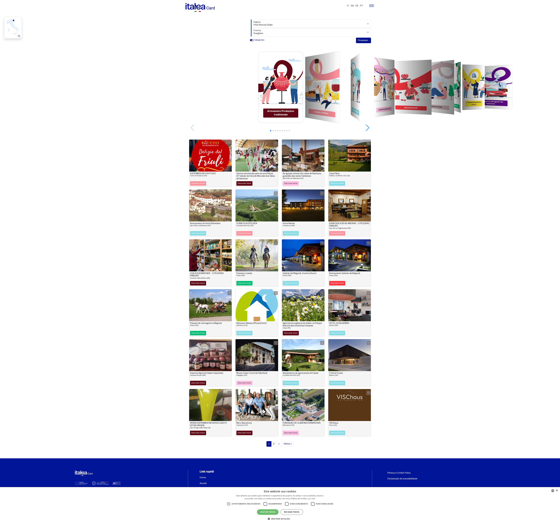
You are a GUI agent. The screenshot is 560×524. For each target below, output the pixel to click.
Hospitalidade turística (355, 111)
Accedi (203, 483)
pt (361, 6)
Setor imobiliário (434, 106)
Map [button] (12, 27)
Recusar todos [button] (292, 512)
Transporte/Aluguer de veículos (491, 103)
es (357, 6)
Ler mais (311, 498)
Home (203, 477)
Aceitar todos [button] (267, 512)
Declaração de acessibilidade (402, 479)
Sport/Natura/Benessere (455, 105)
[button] (368, 128)
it (348, 6)
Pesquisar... (363, 40)
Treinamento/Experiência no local (474, 103)
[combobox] (552, 490)
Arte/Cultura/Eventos (384, 109)
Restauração (410, 108)
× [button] (557, 490)
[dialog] (280, 505)
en (352, 6)
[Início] (201, 7)
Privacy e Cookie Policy (399, 473)
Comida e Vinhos (321, 113)
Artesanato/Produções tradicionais (280, 113)
